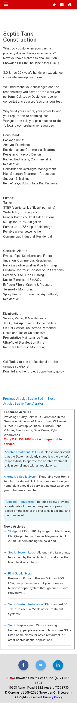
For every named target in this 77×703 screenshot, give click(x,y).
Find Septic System (21, 573)
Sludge (13, 531)
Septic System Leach (22, 552)
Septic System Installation (25, 604)
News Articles (14, 526)
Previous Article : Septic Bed (23, 398)
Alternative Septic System (21, 476)
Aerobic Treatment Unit (20, 452)
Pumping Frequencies (19, 501)
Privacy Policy (52, 697)
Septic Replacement (21, 625)
